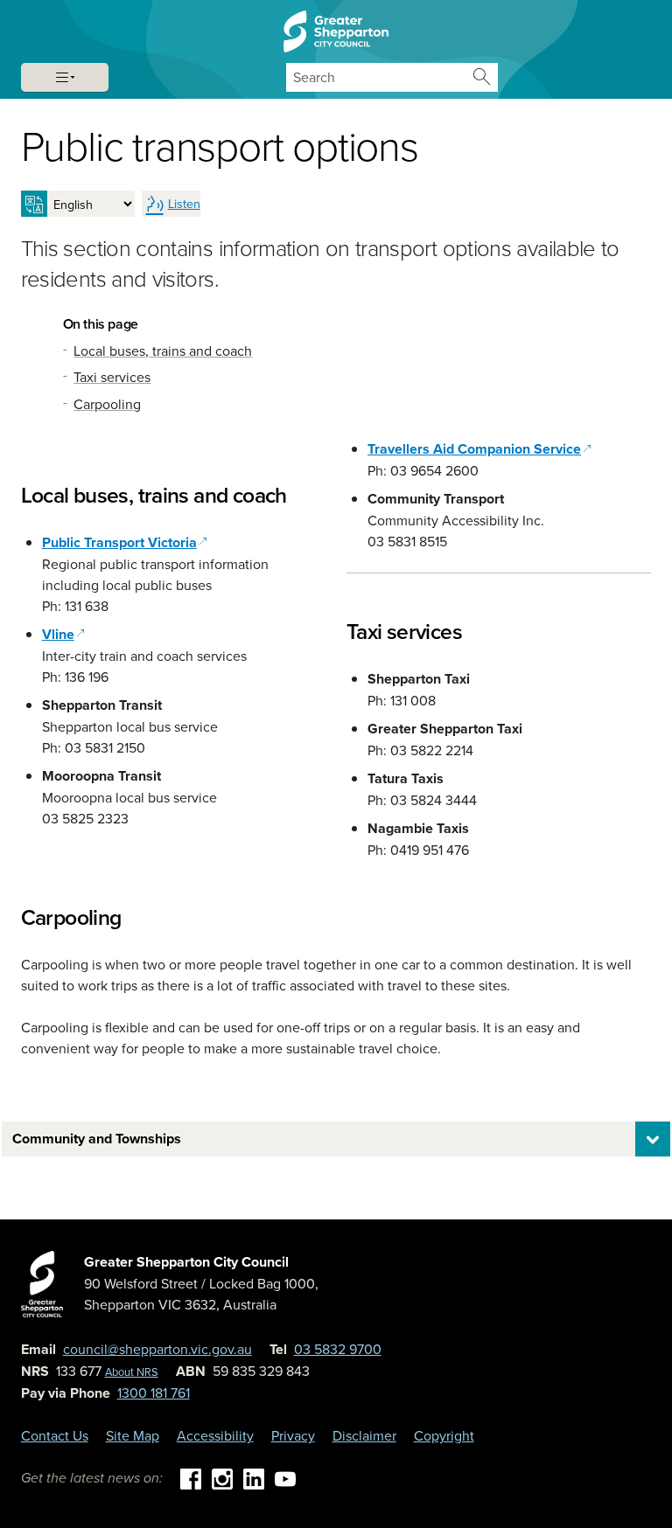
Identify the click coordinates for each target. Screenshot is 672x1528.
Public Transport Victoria (124, 542)
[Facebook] (190, 1477)
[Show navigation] (65, 77)
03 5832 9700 (338, 1348)
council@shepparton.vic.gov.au (157, 1348)
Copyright (444, 1435)
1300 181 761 (153, 1392)
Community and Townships (96, 1139)
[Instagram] (222, 1477)
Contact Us (54, 1435)
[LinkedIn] (253, 1477)
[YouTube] (285, 1477)
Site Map (132, 1435)
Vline (63, 634)
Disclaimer (364, 1435)
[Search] (482, 77)
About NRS (131, 1371)
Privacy (293, 1435)
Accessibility (215, 1435)
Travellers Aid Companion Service (474, 449)
